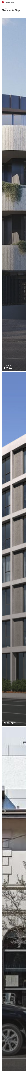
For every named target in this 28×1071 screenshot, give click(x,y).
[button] (26, 2)
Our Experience (7, 365)
